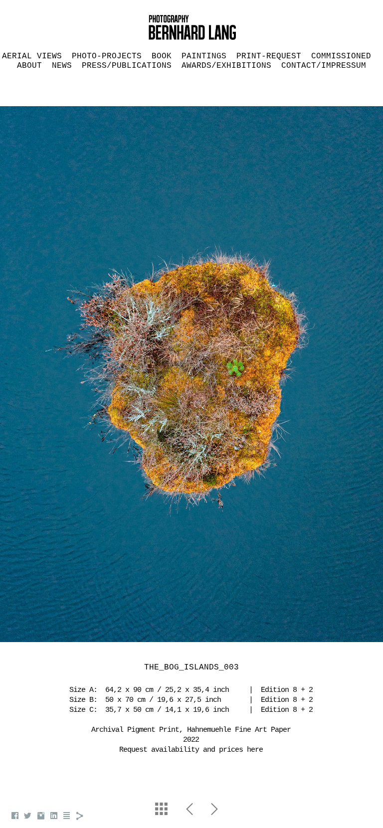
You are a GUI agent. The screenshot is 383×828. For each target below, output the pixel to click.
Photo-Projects (107, 56)
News (62, 65)
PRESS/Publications (127, 65)
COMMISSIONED (341, 56)
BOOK (162, 56)
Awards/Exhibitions (226, 65)
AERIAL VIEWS (32, 56)
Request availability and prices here (191, 750)
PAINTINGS (204, 56)
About (29, 65)
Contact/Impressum (323, 65)
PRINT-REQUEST (268, 56)
